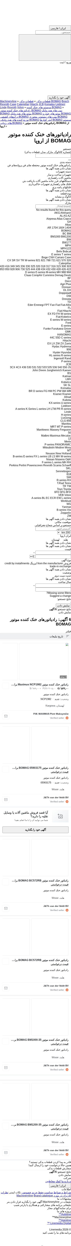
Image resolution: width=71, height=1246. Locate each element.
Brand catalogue (43, 1195)
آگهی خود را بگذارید (35, 829)
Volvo (20, 107)
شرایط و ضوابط (62, 1192)
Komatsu (49, 104)
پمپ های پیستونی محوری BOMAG (48, 116)
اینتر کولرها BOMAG (51, 119)
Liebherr (60, 104)
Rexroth (12, 107)
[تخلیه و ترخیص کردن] (69, 159)
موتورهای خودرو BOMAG (57, 113)
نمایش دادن (63, 605)
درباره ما (66, 1181)
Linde (3, 107)
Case (13, 104)
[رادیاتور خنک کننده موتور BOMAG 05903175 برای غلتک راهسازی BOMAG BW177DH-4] (35, 744)
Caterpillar (23, 104)
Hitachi (34, 104)
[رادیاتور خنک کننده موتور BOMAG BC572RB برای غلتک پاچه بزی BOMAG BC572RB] (35, 857)
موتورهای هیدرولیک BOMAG (26, 113)
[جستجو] (45, 47)
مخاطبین (50, 1181)
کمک (58, 1181)
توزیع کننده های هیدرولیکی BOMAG (19, 119)
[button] (35, 80)
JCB (41, 104)
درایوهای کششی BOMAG (14, 116)
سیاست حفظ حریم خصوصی (37, 1192)
